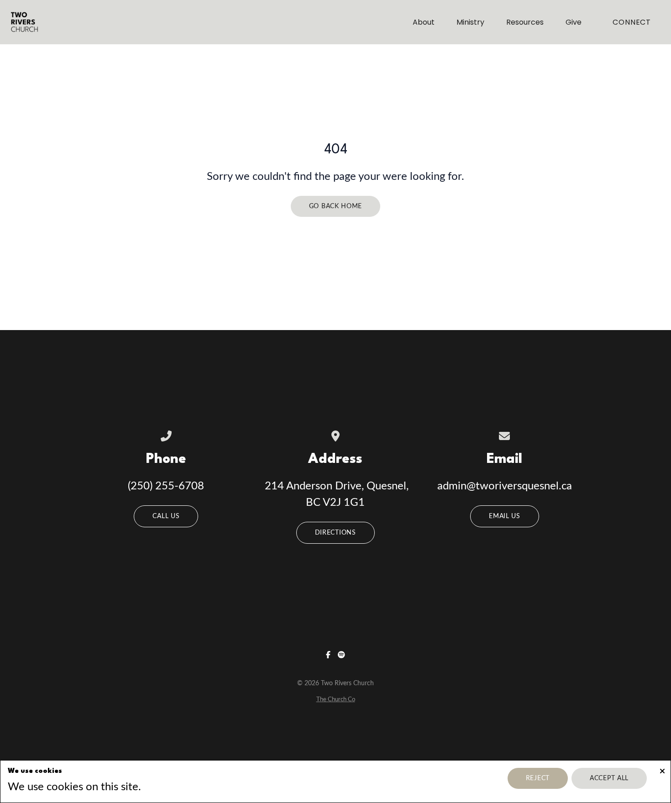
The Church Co (335, 699)
